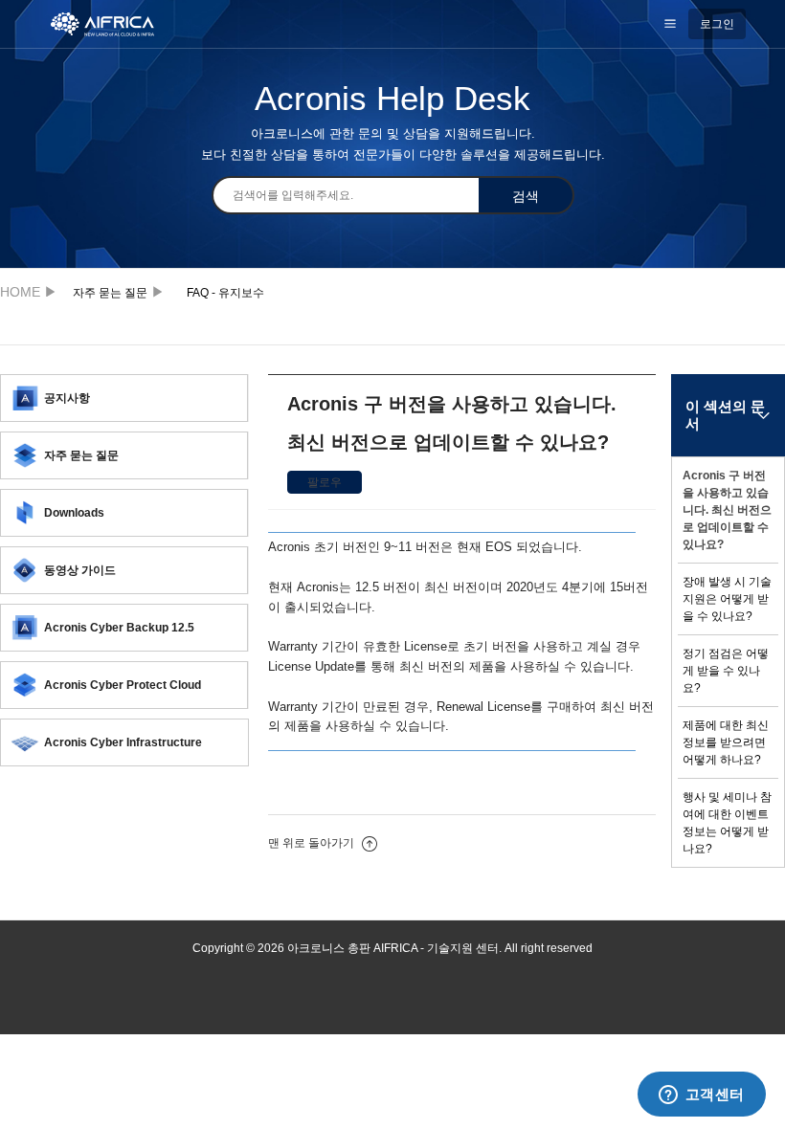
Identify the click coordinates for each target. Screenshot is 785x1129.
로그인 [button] (717, 24)
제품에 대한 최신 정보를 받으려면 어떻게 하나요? (726, 742)
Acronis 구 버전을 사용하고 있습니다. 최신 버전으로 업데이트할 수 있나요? (727, 510)
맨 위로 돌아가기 (312, 843)
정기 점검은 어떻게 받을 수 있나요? (726, 671)
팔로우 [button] (324, 482)
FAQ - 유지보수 (225, 292)
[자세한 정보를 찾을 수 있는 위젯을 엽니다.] (701, 1095)
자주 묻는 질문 (110, 292)
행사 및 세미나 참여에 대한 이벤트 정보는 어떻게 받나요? (727, 822)
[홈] (112, 23)
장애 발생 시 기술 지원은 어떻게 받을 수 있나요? (727, 599)
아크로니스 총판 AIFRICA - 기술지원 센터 (25, 291)
